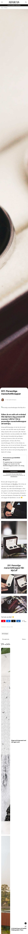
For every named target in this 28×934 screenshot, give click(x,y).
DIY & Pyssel (5, 633)
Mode (5, 7)
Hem (2, 7)
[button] (2, 2)
